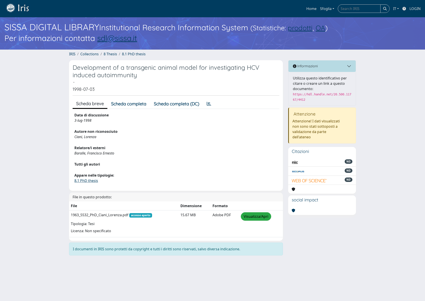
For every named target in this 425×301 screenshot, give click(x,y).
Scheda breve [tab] (90, 103)
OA (320, 27)
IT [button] (394, 8)
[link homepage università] (21, 9)
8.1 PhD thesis (134, 54)
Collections (89, 54)
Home (311, 8)
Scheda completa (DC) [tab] (176, 103)
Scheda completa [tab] (128, 103)
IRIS (72, 54)
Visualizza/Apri (256, 216)
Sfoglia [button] (326, 8)
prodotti (300, 27)
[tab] (209, 103)
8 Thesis (110, 54)
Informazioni (307, 66)
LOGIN (415, 8)
